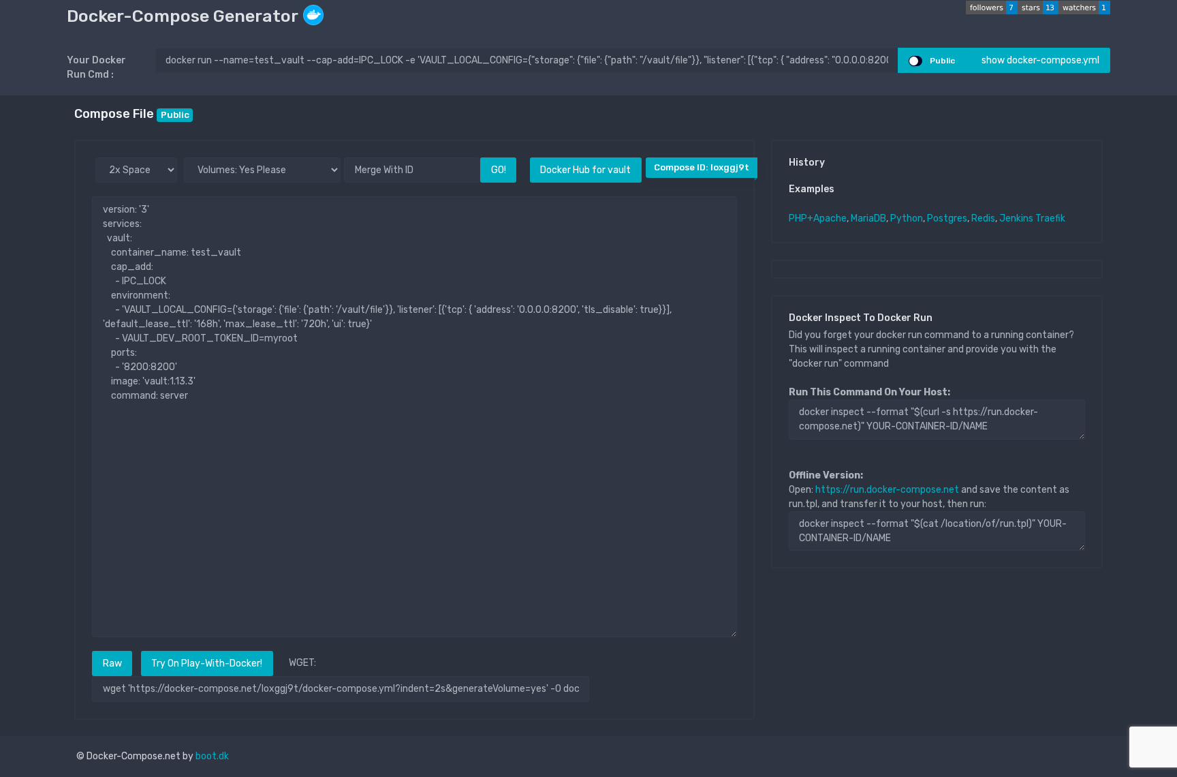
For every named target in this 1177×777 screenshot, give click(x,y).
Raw (112, 663)
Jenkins (1016, 218)
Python (906, 218)
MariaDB (868, 218)
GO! (498, 170)
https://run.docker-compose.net (887, 490)
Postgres (947, 218)
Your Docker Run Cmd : (96, 67)
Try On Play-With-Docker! (206, 663)
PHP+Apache (818, 218)
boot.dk (212, 756)
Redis (983, 218)
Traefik (1050, 218)
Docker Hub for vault (585, 170)
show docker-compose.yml (1040, 60)
